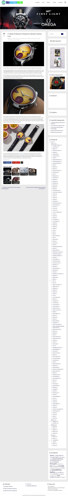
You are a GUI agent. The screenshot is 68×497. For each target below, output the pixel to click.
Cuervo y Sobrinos (56, 212)
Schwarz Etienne (56, 378)
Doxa (54, 230)
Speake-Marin (56, 385)
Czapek (54, 215)
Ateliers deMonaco (57, 159)
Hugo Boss (55, 277)
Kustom (54, 291)
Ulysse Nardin (55, 403)
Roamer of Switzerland (57, 369)
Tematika (60, 2)
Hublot (54, 275)
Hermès (54, 271)
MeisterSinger (56, 313)
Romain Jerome (56, 374)
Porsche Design (56, 358)
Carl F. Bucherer (56, 190)
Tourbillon (52, 477)
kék (51, 466)
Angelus (54, 152)
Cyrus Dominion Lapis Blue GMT (57, 125)
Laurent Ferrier (56, 297)
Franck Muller (55, 250)
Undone (54, 405)
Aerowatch (55, 146)
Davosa (54, 217)
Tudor (54, 398)
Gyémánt (54, 460)
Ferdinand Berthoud (57, 246)
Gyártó (52, 143)
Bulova (54, 188)
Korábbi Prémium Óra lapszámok (10, 490)
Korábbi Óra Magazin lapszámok (10, 488)
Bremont (54, 184)
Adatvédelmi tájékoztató (32, 485)
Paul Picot (55, 351)
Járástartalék (52, 462)
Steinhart (55, 387)
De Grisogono (55, 221)
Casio (54, 195)
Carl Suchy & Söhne (57, 192)
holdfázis (58, 460)
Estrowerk (55, 239)
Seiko (54, 380)
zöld (58, 477)
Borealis (54, 179)
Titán (58, 475)
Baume (54, 168)
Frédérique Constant (57, 252)
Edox (54, 233)
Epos (54, 237)
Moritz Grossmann (57, 324)
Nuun (54, 334)
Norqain (54, 333)
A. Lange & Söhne (56, 145)
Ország (54, 2)
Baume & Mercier (56, 170)
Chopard (54, 201)
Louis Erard (55, 302)
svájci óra (53, 475)
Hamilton (55, 264)
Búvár (54, 436)
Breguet (54, 181)
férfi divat (55, 459)
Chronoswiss (55, 204)
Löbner (54, 299)
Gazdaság (55, 440)
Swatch (54, 390)
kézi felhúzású (55, 466)
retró (63, 474)
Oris (53, 345)
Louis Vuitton (55, 306)
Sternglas (55, 389)
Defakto (54, 223)
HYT (54, 281)
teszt (56, 475)
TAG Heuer (55, 392)
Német (54, 431)
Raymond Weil (56, 363)
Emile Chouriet (56, 235)
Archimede (55, 154)
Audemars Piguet (56, 161)
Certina (54, 197)
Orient (54, 342)
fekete (56, 457)
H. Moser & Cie (17, 38)
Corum (54, 208)
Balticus (54, 166)
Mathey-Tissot (56, 308)
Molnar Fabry (55, 320)
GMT (51, 460)
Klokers (54, 290)
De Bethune (55, 219)
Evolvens (55, 242)
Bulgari (54, 186)
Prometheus (55, 360)
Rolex (54, 372)
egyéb (54, 426)
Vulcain (54, 412)
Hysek (54, 279)
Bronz (55, 455)
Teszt (54, 445)
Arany (30, 38)
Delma (54, 226)
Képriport (55, 421)
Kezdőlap (37, 2)
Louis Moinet (55, 304)
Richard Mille (55, 367)
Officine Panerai (56, 338)
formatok (60, 457)
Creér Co (54, 210)
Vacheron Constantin (57, 409)
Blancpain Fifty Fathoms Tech (57, 130)
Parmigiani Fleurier (57, 347)
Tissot (54, 394)
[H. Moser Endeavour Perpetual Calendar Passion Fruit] (23, 54)
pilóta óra (59, 474)
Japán (54, 427)
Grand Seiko (55, 259)
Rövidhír (22, 38)
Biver (54, 174)
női (53, 441)
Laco (54, 295)
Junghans (55, 288)
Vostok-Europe (56, 410)
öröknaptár (63, 477)
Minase (54, 319)
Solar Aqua (55, 383)
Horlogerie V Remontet (57, 273)
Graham (54, 257)
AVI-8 (54, 165)
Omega (54, 340)
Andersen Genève (56, 150)
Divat (52, 142)
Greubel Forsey (56, 261)
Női (61, 472)
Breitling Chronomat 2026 (56, 132)
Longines (55, 300)
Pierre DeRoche (56, 356)
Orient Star (55, 343)
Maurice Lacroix (56, 309)
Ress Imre (10, 38)
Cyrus (54, 213)
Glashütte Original (56, 255)
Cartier (54, 194)
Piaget (54, 354)
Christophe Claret (56, 203)
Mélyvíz (48, 2)
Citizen (54, 206)
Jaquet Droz (55, 286)
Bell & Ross (55, 172)
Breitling (54, 183)
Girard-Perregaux (56, 253)
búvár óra (61, 455)
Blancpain (55, 175)
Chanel (54, 199)
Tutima (54, 400)
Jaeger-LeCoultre (56, 284)
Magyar (54, 429)
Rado (54, 362)
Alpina (54, 148)
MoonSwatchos (21, 153)
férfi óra (60, 459)
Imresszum (29, 484)
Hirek (52, 419)
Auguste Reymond (56, 163)
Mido (54, 315)
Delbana (54, 224)
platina (61, 474)
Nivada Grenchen (56, 329)
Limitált (38, 38)
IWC (53, 282)
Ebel (54, 232)
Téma (52, 435)
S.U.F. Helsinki (55, 376)
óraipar (60, 477)
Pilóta (54, 443)
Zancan (54, 414)
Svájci (25, 38)
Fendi (54, 244)
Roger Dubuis (55, 371)
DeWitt (54, 228)
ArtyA (54, 157)
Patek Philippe (56, 349)
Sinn (54, 381)
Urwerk (54, 407)
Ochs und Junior (56, 336)
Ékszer (54, 438)
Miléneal (54, 317)
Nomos (54, 331)
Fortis (54, 248)
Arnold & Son (55, 156)
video (56, 477)
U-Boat (54, 401)
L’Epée (54, 293)
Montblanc (55, 322)
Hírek (43, 2)
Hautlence (55, 270)
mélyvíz (56, 472)
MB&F (54, 311)
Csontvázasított (52, 457)
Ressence (55, 365)
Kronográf (53, 464)
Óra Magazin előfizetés (8, 486)
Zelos (54, 416)
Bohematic (55, 177)
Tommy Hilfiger (56, 396)
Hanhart (54, 266)
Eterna (54, 241)
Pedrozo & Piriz (56, 352)
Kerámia (57, 462)
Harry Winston (56, 268)
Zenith (54, 418)
